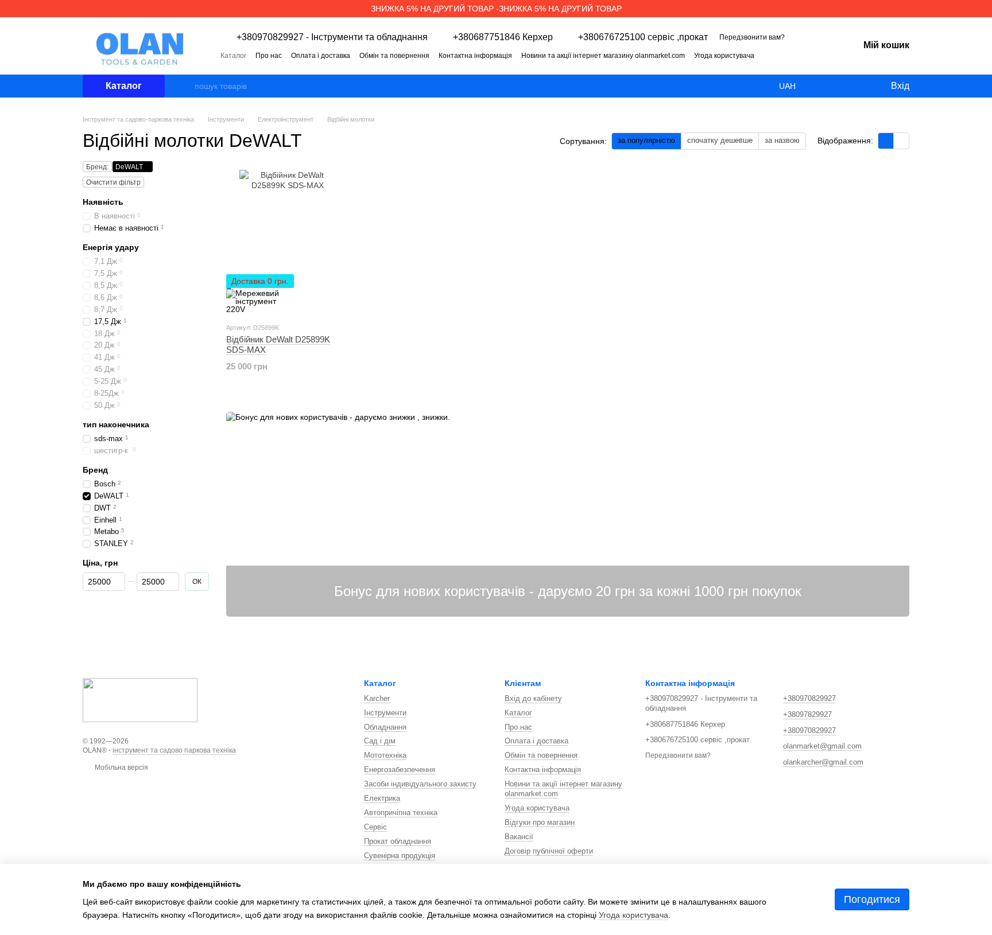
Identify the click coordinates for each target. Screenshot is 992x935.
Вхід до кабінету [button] (533, 698)
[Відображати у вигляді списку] (901, 141)
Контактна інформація (475, 56)
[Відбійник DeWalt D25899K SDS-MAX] (287, 241)
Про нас (268, 56)
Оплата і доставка (320, 56)
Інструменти (385, 712)
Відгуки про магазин (540, 822)
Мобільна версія (120, 767)
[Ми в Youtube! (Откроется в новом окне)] (812, 55)
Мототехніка (385, 755)
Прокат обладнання (397, 841)
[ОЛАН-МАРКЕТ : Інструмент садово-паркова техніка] (140, 699)
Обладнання (385, 727)
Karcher (377, 698)
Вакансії (519, 836)
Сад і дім (380, 741)
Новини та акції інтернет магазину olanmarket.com (603, 56)
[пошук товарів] (185, 86)
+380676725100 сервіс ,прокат (643, 37)
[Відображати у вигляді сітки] (886, 141)
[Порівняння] (834, 86)
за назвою (782, 140)
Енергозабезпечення (399, 769)
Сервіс (375, 827)
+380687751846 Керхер (503, 37)
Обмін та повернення (394, 56)
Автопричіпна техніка (400, 812)
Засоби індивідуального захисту (420, 784)
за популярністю (646, 140)
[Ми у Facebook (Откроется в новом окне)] (799, 55)
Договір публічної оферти (549, 851)
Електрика (382, 798)
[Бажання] (857, 86)
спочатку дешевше (720, 140)
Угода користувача (724, 56)
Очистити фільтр (113, 182)
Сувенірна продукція (399, 855)
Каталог (233, 56)
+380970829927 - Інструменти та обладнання (332, 37)
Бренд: (97, 167)
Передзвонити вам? (752, 37)
